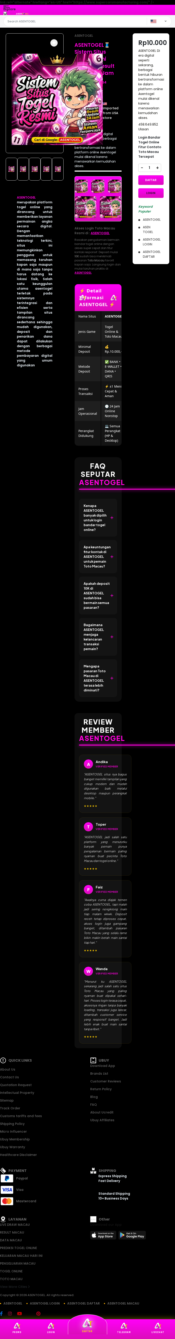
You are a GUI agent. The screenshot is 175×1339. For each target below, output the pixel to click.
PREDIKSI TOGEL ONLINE (18, 1248)
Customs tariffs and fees (21, 1116)
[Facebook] (3, 1314)
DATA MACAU (11, 1240)
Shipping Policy (12, 1123)
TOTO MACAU (11, 1279)
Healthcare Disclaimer (18, 1155)
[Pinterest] (40, 1314)
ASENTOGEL (26, 197)
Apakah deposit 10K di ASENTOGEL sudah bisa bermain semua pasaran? (97, 595)
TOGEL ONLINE (11, 1271)
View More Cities (14, 1286)
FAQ (93, 1104)
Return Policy (101, 1089)
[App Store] (104, 1236)
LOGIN (150, 193)
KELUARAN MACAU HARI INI (21, 1255)
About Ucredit (101, 1112)
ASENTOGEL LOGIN (45, 1303)
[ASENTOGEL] (22, 13)
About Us (7, 1069)
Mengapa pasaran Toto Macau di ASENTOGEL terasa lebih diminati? (95, 678)
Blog (94, 1097)
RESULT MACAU (12, 1232)
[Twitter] (31, 1314)
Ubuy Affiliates (102, 1120)
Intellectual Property (17, 1092)
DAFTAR (151, 180)
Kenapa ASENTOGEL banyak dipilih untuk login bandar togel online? (95, 518)
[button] (54, 43)
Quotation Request (16, 1085)
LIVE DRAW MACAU (15, 1224)
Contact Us (9, 1077)
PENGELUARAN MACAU (18, 1263)
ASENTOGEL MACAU (123, 1303)
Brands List (99, 1073)
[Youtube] (21, 1314)
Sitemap (7, 1100)
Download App (102, 1065)
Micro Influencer (13, 1131)
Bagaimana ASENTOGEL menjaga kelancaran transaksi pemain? (94, 637)
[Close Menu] (5, 14)
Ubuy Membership (15, 1139)
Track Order (10, 1108)
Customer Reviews (105, 1081)
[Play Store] (132, 1236)
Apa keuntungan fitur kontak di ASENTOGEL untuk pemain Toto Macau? (97, 556)
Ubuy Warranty (12, 1147)
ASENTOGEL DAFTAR (83, 1303)
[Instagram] (12, 1314)
